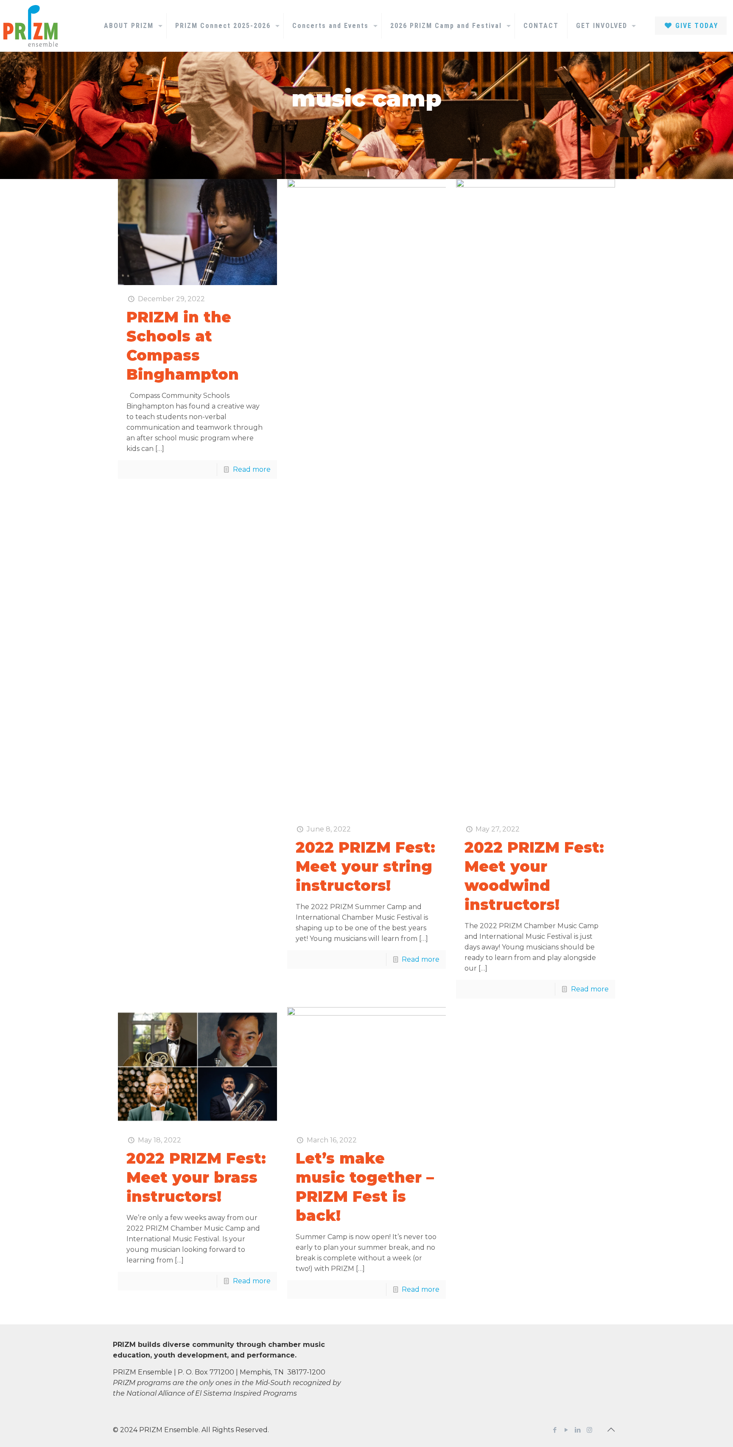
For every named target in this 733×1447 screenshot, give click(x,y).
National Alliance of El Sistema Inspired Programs (211, 1393)
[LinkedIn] (578, 1430)
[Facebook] (555, 1430)
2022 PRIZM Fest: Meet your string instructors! (365, 866)
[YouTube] (566, 1430)
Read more (252, 469)
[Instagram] (589, 1430)
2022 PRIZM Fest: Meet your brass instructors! (196, 1177)
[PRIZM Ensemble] (30, 26)
